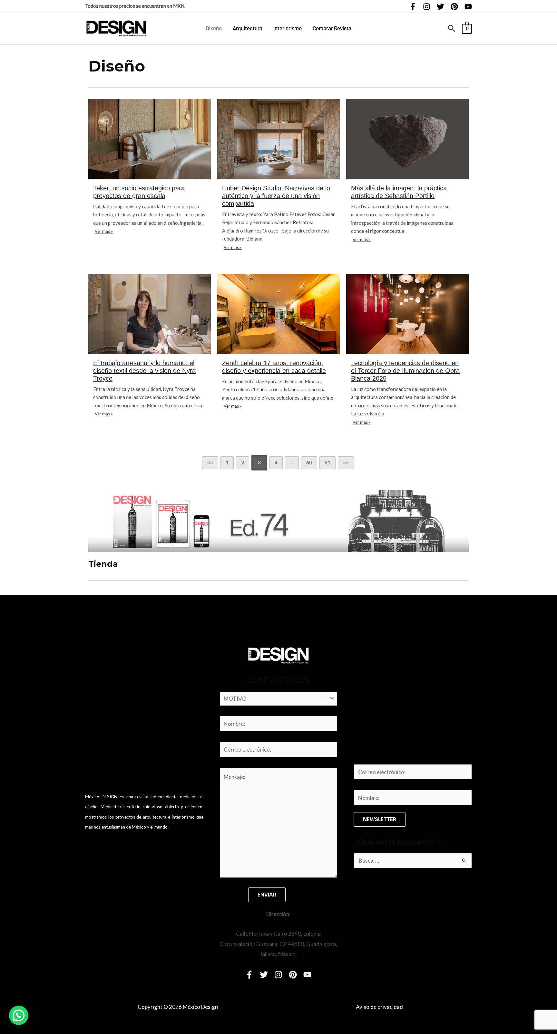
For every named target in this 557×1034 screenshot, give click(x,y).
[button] (452, 28)
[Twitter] (440, 6)
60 (309, 462)
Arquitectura (247, 28)
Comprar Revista (332, 28)
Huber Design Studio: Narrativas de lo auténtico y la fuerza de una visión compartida (276, 196)
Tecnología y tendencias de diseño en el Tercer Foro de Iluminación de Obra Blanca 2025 (405, 370)
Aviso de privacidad (379, 1006)
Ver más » (104, 231)
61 (327, 462)
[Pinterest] (454, 6)
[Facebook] (412, 6)
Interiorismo (287, 28)
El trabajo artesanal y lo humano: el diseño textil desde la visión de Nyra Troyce (144, 370)
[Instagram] (426, 6)
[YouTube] (468, 6)
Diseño (214, 28)
